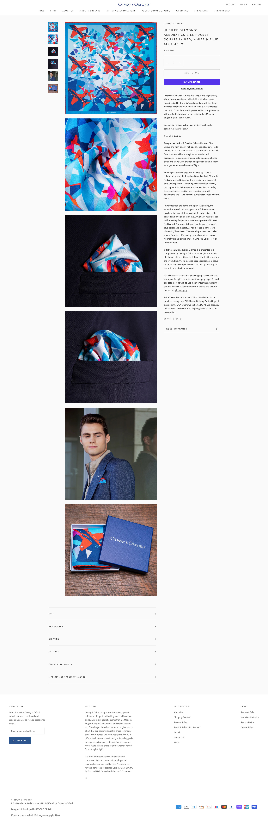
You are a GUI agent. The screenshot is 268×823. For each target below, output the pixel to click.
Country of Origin (60, 664)
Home (41, 11)
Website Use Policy (250, 717)
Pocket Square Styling (156, 11)
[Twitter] (177, 319)
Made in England (90, 11)
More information (176, 329)
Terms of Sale (247, 712)
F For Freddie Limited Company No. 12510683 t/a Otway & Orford (42, 803)
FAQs (176, 742)
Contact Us (179, 737)
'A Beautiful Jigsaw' (179, 128)
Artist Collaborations (121, 11)
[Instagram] (86, 778)
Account (231, 4)
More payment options (192, 88)
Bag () (256, 4)
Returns (54, 651)
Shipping (54, 639)
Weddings (182, 11)
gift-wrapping (181, 290)
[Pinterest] (180, 319)
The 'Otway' (201, 11)
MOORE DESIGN (44, 809)
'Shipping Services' (199, 308)
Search (244, 4)
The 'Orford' (222, 11)
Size (51, 614)
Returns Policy (180, 722)
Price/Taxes (56, 626)
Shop (53, 11)
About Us (68, 11)
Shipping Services (182, 717)
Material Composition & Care (67, 677)
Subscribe (20, 740)
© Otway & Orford (21, 800)
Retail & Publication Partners (187, 727)
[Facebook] (173, 319)
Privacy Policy (247, 722)
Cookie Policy (247, 727)
